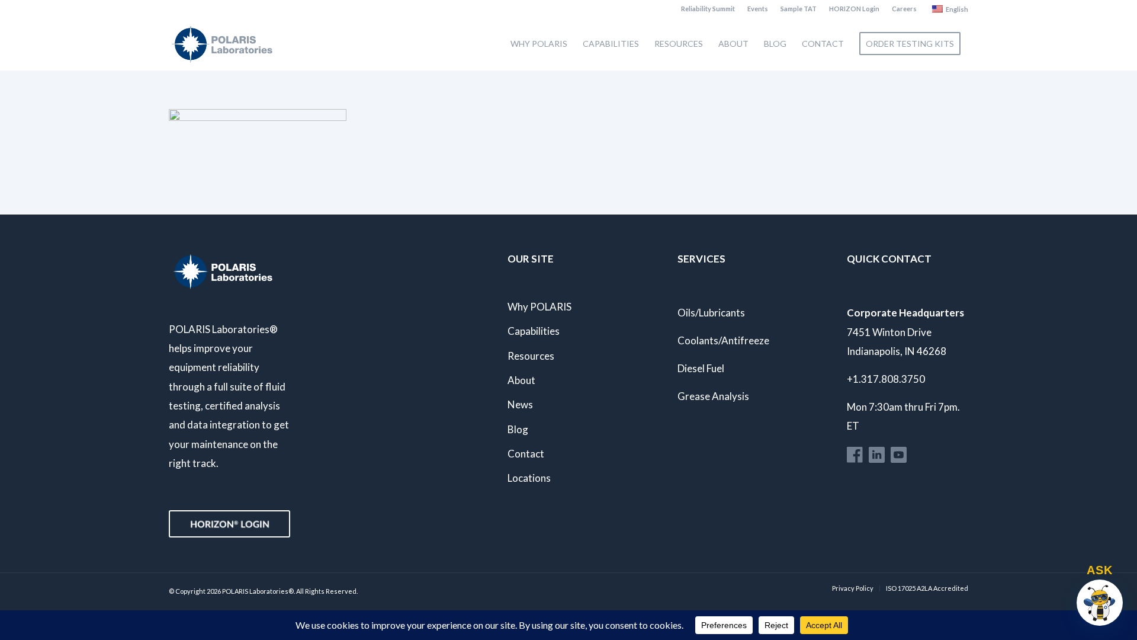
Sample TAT (799, 8)
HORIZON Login (854, 8)
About (521, 380)
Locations (529, 478)
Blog (518, 429)
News (520, 404)
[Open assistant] (1100, 603)
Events (757, 8)
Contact (526, 453)
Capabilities (534, 331)
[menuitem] (708, 9)
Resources (531, 356)
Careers (904, 8)
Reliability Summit (708, 8)
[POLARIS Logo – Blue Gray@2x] (222, 44)
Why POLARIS (539, 306)
